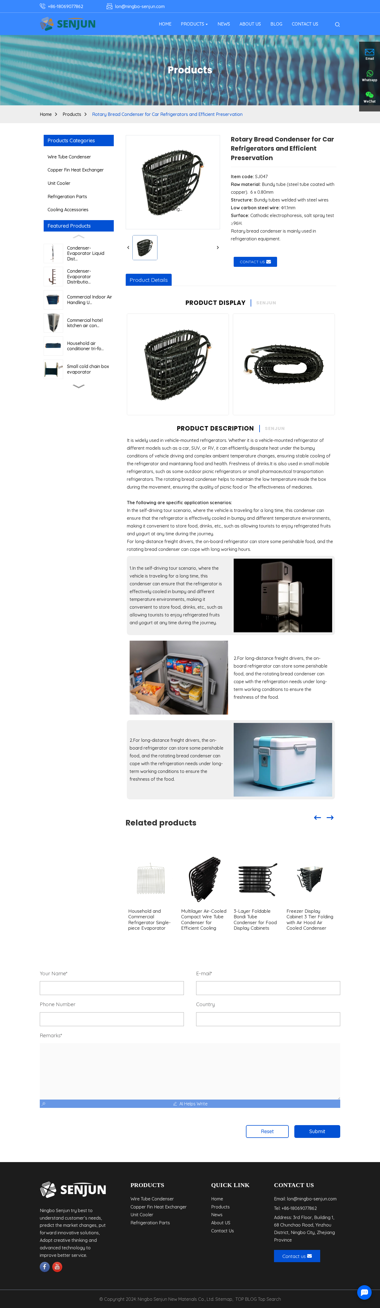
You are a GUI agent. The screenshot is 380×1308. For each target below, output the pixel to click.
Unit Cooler (59, 183)
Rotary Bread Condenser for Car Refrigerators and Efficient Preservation (167, 114)
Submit (317, 1131)
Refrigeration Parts (67, 196)
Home (46, 114)
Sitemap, (224, 1299)
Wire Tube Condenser (69, 157)
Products (72, 114)
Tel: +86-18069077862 (295, 1208)
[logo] (67, 24)
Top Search (269, 1299)
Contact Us (222, 1231)
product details (149, 279)
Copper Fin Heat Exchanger (76, 170)
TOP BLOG (246, 1299)
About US (220, 1222)
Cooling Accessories (68, 209)
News (217, 1214)
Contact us (252, 261)
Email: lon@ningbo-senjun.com (305, 1199)
